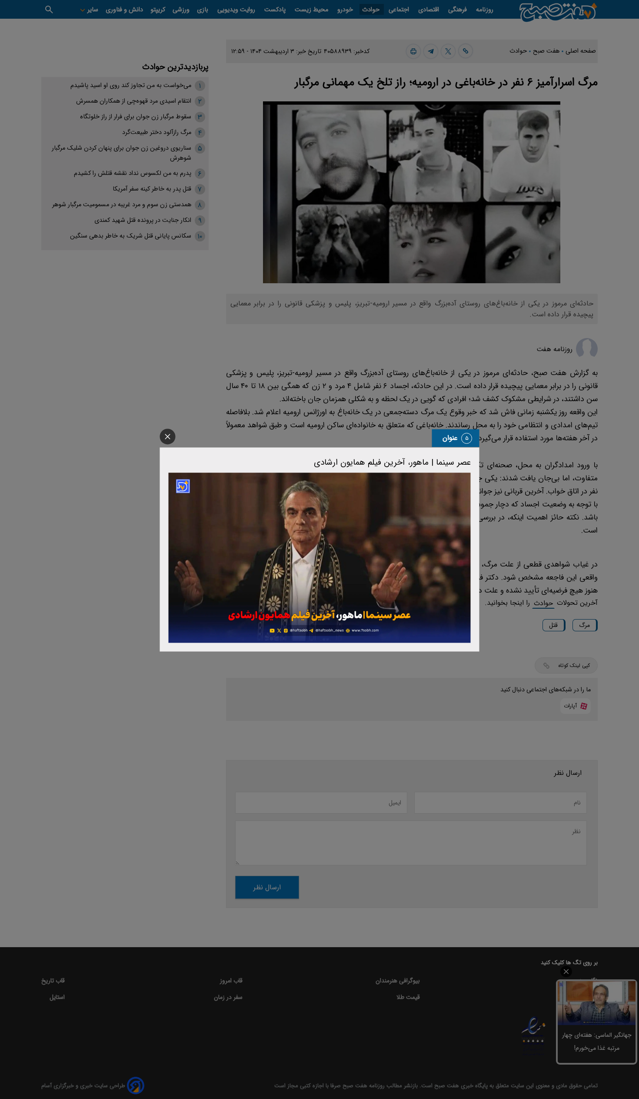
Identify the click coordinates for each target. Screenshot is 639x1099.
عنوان (450, 437)
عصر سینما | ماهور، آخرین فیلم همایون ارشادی (392, 462)
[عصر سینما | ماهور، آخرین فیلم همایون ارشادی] (320, 557)
